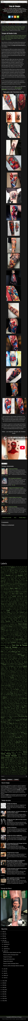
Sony (22, 745)
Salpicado (9, 738)
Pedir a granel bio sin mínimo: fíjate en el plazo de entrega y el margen (16, 878)
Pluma (6, 727)
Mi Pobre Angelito (24, 700)
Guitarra (14, 657)
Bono (23, 589)
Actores (4, 569)
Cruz (9, 616)
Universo (12, 766)
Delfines (15, 620)
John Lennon (6, 676)
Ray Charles (22, 731)
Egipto (7, 630)
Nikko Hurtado (19, 709)
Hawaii (16, 659)
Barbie (26, 583)
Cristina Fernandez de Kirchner (22, 614)
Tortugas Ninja (8, 763)
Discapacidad (20, 625)
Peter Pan (17, 722)
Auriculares (9, 580)
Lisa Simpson (5, 686)
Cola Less (12, 609)
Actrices (7, 569)
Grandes (23, 655)
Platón (20, 726)
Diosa (14, 625)
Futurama (5, 651)
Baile (5, 583)
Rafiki (4, 731)
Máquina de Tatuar (14, 694)
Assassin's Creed (17, 579)
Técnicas (2, 758)
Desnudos (3, 622)
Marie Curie (8, 695)
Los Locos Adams (16, 688)
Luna (11, 690)
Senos (17, 741)
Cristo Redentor (5, 616)
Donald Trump (13, 627)
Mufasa (7, 706)
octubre (5, 946)
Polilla (14, 727)
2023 (21, 566)
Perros (26, 720)
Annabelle (15, 575)
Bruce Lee (2, 592)
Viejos (11, 770)
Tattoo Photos (14, 29)
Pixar (11, 726)
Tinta (2, 762)
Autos (20, 580)
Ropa (8, 737)
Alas (11, 570)
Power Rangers (10, 728)
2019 (16, 566)
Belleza (19, 585)
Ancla (16, 574)
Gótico (19, 655)
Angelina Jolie (3, 575)
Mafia (20, 691)
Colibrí (21, 609)
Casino (2, 600)
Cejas (22, 600)
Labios (26, 681)
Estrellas (20, 639)
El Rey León (21, 633)
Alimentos (3, 572)
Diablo (8, 624)
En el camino (9, 635)
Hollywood (12, 663)
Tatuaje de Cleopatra (7, 957)
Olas (26, 712)
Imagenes (24, 666)
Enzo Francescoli (24, 635)
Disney (10, 626)
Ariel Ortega (7, 578)
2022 (18, 566)
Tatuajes (3, 30)
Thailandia (14, 759)
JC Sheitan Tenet (19, 674)
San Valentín (6, 740)
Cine (23, 606)
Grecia (26, 655)
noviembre (6, 944)
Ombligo (6, 713)
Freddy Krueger (24, 648)
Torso (26, 762)
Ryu (24, 737)
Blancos (20, 588)
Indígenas (6, 667)
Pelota (3, 720)
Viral (26, 770)
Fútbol (2, 651)
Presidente (19, 728)
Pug (12, 729)
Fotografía (2, 647)
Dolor (5, 627)
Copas (17, 612)
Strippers (5, 749)
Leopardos (13, 684)
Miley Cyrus (22, 702)
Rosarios (13, 737)
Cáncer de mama (24, 595)
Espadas (25, 636)
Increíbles (2, 667)
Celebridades (25, 600)
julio (4, 968)
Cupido (26, 617)
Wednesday (22, 771)
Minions (8, 703)
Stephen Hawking (19, 746)
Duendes (6, 629)
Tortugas (2, 763)
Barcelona (6, 584)
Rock (13, 736)
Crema (2, 614)
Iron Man (24, 671)
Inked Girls (11, 668)
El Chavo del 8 (12, 630)
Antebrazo (20, 575)
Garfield (13, 652)
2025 (3, 934)
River (26, 735)
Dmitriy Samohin (24, 626)
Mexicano (15, 700)
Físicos (17, 643)
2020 (3, 983)
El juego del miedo (22, 631)
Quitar (26, 729)
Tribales (2, 765)
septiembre (6, 948)
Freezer (7, 650)
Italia (2, 672)
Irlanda (16, 671)
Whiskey (25, 771)
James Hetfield (24, 672)
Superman (13, 750)
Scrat (5, 741)
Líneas (24, 685)
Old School (3, 713)
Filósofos (11, 643)
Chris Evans (15, 605)
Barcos (9, 584)
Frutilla (20, 650)
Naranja (5, 708)
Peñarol (14, 720)
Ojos (24, 712)
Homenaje (9, 664)
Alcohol (20, 570)
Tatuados (2, 755)
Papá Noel (13, 716)
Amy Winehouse (20, 572)
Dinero (2, 625)
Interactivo (5, 671)
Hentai (17, 660)
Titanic (9, 762)
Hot (22, 664)
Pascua (18, 717)
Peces (18, 719)
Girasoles (23, 654)
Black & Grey (25, 587)
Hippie (22, 662)
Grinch (2, 657)
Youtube (15, 774)
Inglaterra (3, 668)
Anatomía (9, 574)
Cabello (10, 593)
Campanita (19, 595)
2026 (25, 566)
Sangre (11, 740)
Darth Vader (15, 618)
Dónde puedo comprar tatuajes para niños (12, 952)
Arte (26, 578)
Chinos (11, 605)
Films (9, 643)
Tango (5, 752)
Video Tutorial (16, 768)
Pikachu (16, 723)
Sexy (10, 742)
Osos (18, 713)
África (13, 569)
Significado (17, 742)
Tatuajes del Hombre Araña (9, 33)
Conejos (5, 612)
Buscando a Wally (22, 592)
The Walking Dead (11, 761)
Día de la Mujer (17, 622)
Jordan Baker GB (17, 676)
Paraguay (7, 717)
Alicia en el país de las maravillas (17, 571)
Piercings (7, 723)
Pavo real (6, 719)
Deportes (2, 621)
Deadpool (2, 620)
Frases (11, 648)
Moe (4, 704)
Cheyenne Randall (21, 602)
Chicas (13, 604)
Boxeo (4, 591)
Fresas (10, 650)
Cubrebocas (14, 616)
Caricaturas (10, 597)
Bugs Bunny (14, 592)
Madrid (8, 691)
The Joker (5, 761)
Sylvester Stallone (18, 750)
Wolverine (14, 772)
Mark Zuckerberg (15, 697)
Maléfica (25, 691)
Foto (13, 645)
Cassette (7, 600)
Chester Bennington (13, 602)
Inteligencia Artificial (13, 670)
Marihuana (13, 695)
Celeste (2, 601)
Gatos (16, 652)
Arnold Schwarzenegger (21, 578)
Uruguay (19, 766)
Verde (12, 768)
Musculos (2, 707)
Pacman (7, 715)
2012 (3, 1000)
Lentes (6, 684)
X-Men (6, 774)
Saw (26, 740)
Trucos (9, 765)
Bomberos (20, 589)
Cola (9, 609)
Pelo (1, 720)
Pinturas (12, 724)
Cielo (4, 606)
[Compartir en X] (5, 463)
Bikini (10, 587)
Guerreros (10, 657)
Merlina (2, 700)
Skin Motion (20, 744)
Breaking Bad (21, 591)
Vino (21, 770)
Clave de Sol (6, 607)
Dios (12, 625)
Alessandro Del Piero (4, 571)
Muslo (9, 707)
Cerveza (17, 601)
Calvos (2, 595)
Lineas (21, 685)
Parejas (10, 718)
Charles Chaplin (22, 601)
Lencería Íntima (24, 682)
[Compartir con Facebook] (6, 463)
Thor (16, 761)
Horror (19, 664)
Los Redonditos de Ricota (8, 689)
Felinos (8, 642)
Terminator (2, 759)
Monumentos (18, 704)
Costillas (10, 613)
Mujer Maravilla (13, 706)
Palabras (22, 715)
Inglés (6, 668)
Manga (11, 693)
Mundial (21, 706)
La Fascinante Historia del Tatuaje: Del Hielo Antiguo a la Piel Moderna (17, 844)
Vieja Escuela (3, 770)
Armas (15, 578)
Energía (13, 635)
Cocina (26, 607)
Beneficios (25, 585)
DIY (19, 626)
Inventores (13, 671)
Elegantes (20, 634)
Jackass (18, 672)
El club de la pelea (18, 630)
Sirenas (8, 744)
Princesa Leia (24, 728)
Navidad (17, 708)
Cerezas (14, 601)
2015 (10, 566)
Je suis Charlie (24, 674)
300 (26, 566)
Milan (19, 702)
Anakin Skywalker (4, 574)
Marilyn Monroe (18, 695)
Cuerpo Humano (7, 617)
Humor (12, 666)
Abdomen (13, 567)
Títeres (12, 762)
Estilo (17, 639)
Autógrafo (12, 580)
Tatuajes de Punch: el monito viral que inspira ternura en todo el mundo (17, 869)
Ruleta (22, 737)
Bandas (16, 583)
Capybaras (6, 597)
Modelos (2, 704)
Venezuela (2, 768)
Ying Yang (12, 774)
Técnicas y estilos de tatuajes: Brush (10, 954)
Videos (7, 30)
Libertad (6, 685)
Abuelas (26, 567)
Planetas (16, 726)
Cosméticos (7, 613)
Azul (19, 582)
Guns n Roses (18, 657)
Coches (23, 607)
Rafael (2, 731)
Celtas (7, 601)
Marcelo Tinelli (24, 694)
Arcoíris (23, 576)
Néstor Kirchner (24, 708)
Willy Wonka (9, 772)
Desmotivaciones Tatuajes (21, 621)
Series (2, 742)
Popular (3, 779)
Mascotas (20, 698)
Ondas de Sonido (11, 713)
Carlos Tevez (21, 597)
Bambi (11, 583)
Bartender (17, 584)
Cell (4, 601)
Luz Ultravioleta (15, 690)
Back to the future (23, 582)
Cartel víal (13, 598)
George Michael (14, 654)
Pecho (21, 719)
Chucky (23, 605)
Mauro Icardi (10, 699)
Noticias (18, 711)
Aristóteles (12, 578)
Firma (14, 643)
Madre (23, 690)
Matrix (6, 699)
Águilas (23, 569)
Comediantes (13, 610)
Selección (8, 741)
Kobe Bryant (15, 679)
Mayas (13, 699)
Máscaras (7, 698)
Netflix (2, 709)
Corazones (21, 612)
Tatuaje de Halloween (12, 827)
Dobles (2, 628)
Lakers (8, 682)
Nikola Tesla (24, 709)
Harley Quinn (6, 659)
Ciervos (15, 606)
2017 (14, 566)
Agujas (26, 569)
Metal (8, 700)
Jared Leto (10, 674)
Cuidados (16, 617)
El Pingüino (12, 633)
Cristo (2, 616)
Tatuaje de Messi (6, 888)
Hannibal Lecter (20, 658)
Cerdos (9, 601)
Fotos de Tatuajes (14, 6)
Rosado (10, 737)
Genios (5, 654)
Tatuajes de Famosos (5, 757)
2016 (12, 566)
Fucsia (23, 650)
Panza (6, 716)
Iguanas (20, 666)
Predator (15, 728)
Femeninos (13, 642)
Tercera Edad (25, 758)
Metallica (11, 700)
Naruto (9, 708)
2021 (3, 980)
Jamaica (20, 672)
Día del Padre (22, 622)
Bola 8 (14, 589)
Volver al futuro (12, 771)
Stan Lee (10, 746)
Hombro (4, 664)
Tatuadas (19, 754)
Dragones (3, 629)
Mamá (2, 693)
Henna (14, 660)
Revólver (2, 735)
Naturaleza (13, 708)
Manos (25, 693)
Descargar (13, 621)
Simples (5, 744)
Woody (23, 772)
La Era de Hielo (16, 680)
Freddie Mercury (18, 648)
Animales (8, 575)
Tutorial (15, 765)
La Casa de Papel (11, 680)
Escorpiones (14, 636)
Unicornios (3, 766)
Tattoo (9, 29)
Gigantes (19, 654)
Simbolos (25, 742)
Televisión (12, 758)
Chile (26, 604)
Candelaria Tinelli (4, 596)
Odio (22, 712)
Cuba (11, 616)
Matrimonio (3, 699)
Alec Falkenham (24, 570)
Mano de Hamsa (21, 693)
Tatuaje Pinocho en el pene (13, 852)
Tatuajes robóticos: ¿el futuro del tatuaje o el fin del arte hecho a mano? (17, 812)
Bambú (13, 583)
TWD (18, 765)
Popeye (25, 727)
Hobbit (6, 663)
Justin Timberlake (18, 677)
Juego (2, 677)
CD (20, 600)
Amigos (13, 572)
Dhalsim (6, 622)
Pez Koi (20, 722)
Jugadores (12, 677)
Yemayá (9, 774)
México (18, 700)
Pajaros (19, 715)
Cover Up (15, 613)
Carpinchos (25, 597)
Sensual (20, 741)
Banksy (23, 583)
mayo (5, 973)
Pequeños (18, 720)
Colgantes (17, 609)
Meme (26, 699)
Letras (17, 684)
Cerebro (11, 601)
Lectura (15, 682)
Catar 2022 (11, 600)
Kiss (11, 679)
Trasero (19, 763)
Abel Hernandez (18, 567)
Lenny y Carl (3, 684)
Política (16, 727)
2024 (23, 566)
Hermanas (21, 660)
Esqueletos (21, 638)
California (25, 593)
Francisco (2, 648)
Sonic (16, 745)
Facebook (16, 640)
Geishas (2, 654)
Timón (26, 761)
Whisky (2, 772)
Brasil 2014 (13, 591)
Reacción (25, 731)
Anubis (7, 576)
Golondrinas (12, 655)
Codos (7, 609)
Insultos (7, 670)
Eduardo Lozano (21, 629)
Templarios (20, 758)
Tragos (16, 763)
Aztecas (16, 582)
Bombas (17, 589)
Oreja (15, 713)
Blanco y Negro (14, 588)
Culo (19, 617)
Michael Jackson (4, 702)
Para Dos (17, 716)
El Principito (16, 633)
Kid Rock (5, 679)
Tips (7, 762)
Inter (23, 670)
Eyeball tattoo (11, 640)
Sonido (19, 745)
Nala (20, 707)
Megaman (23, 699)
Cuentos (23, 616)
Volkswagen (8, 771)
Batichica (25, 584)
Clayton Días (11, 607)
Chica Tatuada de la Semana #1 (15, 478)
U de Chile (21, 765)
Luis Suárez (8, 690)
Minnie (11, 703)
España (12, 638)
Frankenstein (6, 648)
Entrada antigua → (23, 517)
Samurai (2, 740)
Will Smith (5, 772)
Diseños (7, 626)
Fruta (17, 650)
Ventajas (8, 768)
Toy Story (13, 763)
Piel (4, 723)
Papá (10, 716)
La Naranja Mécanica (8, 681)
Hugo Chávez (6, 666)
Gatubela (18, 652)
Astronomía (23, 579)
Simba (22, 742)
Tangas (2, 752)
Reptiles (22, 733)
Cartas (10, 598)
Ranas (7, 731)
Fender (22, 642)
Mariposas (5, 697)
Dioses (16, 625)
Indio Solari (10, 667)
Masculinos (24, 698)
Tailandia (23, 750)
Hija (7, 662)
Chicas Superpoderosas (20, 604)
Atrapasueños (3, 580)
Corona (25, 612)
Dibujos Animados (22, 624)
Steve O (5, 747)
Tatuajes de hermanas (13, 468)
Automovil (17, 580)
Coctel (5, 609)
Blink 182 (24, 588)
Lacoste (2, 682)
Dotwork (17, 627)
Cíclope (2, 606)
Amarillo (9, 572)
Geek (26, 652)
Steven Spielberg (16, 747)
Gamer (5, 652)
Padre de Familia (14, 715)
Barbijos (2, 584)
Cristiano (8, 614)
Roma (2, 737)
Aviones (7, 582)
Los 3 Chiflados (9, 688)
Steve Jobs (2, 747)
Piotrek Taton (16, 724)
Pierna (10, 723)
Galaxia (9, 651)
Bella (16, 585)
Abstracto (22, 567)
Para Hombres (22, 716)
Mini (6, 703)
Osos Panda (21, 713)
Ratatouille (14, 731)
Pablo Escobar (3, 715)
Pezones (23, 722)
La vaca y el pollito (20, 681)
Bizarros (21, 587)
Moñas (22, 704)
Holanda (8, 663)
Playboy (26, 726)
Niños (5, 711)
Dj (20, 626)
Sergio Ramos (25, 741)
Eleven (24, 634)
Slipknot (25, 744)
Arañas (16, 576)
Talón (26, 750)
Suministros (23, 749)
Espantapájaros (8, 638)
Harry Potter (11, 659)
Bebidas (9, 585)
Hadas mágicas (4, 658)
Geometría (9, 654)
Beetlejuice (13, 585)
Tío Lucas (4, 762)
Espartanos (17, 638)
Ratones (18, 731)
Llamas (13, 686)
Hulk (9, 666)
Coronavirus (3, 613)
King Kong (9, 679)
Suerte (8, 749)
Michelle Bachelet (11, 702)
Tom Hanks (15, 762)
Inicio (3, 26)
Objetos (11, 712)
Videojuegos (21, 768)
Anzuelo (10, 576)
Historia (25, 662)
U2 (23, 765)
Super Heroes (5, 29)
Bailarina (2, 583)
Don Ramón (9, 627)
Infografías (20, 667)
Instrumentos (3, 670)
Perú (11, 722)
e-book (17, 629)
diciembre (6, 942)
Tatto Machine (19, 752)
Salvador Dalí (16, 738)
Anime (12, 575)
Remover (19, 733)
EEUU (4, 630)
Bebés (5, 585)
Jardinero (7, 674)
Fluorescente (3, 645)
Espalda (3, 638)
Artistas (12, 579)
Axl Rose (12, 582)
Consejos (8, 612)
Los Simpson (16, 689)
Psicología (9, 729)
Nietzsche (14, 709)
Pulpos (14, 729)
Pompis (20, 727)
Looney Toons (3, 688)
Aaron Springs (8, 567)
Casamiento (25, 598)
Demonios (25, 620)
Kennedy (2, 679)
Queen (24, 729)
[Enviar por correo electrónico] (2, 463)
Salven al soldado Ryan (23, 738)
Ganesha (7, 652)
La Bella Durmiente (4, 680)
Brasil (10, 591)
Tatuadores (24, 754)
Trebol (26, 763)
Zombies (22, 774)
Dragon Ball (24, 628)
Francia (26, 647)
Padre (10, 715)
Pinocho (5, 724)
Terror (6, 760)
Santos (19, 740)
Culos (21, 617)
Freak (14, 648)
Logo (22, 686)
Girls (26, 654)
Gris (4, 657)
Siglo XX (13, 742)
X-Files (3, 774)
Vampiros (13, 767)
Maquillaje (8, 694)
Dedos (12, 620)
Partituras (15, 717)
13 (2, 566)
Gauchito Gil (23, 652)
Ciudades (2, 607)
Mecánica (16, 699)
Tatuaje (22, 29)
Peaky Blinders (14, 719)
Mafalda (17, 691)
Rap (9, 731)
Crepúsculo (5, 614)
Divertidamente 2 (15, 626)
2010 (4, 566)
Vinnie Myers (18, 770)
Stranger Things (21, 747)
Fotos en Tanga (21, 647)
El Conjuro (24, 630)
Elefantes (17, 634)
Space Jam (25, 745)
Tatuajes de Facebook (22, 755)
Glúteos (5, 655)
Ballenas (8, 583)
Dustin (14, 629)
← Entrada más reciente (6, 517)
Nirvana (8, 711)
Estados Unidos (4, 639)
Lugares (2, 690)
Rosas (16, 737)
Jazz (15, 674)
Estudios (24, 639)
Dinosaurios (5, 625)
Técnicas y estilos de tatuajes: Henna (11, 963)
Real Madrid (3, 732)
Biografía (17, 587)
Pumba (17, 729)
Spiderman (23, 27)
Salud (12, 738)
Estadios (25, 638)
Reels (7, 733)
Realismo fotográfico (16, 732)
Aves (5, 582)
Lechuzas (12, 682)
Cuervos (12, 617)
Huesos (24, 664)
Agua (21, 569)
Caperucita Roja (20, 596)
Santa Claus (15, 740)
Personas (8, 722)
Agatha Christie (17, 569)
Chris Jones (19, 605)
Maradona (20, 694)
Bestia (4, 587)
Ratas (11, 731)
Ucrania (26, 765)
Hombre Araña (9, 27)
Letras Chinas (20, 684)
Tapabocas (8, 752)
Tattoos (18, 29)
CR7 (17, 613)
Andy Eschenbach (20, 574)
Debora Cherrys (7, 620)
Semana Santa (13, 741)
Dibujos (16, 624)
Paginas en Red (8, 1018)
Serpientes (6, 742)
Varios (22, 767)
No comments (8, 39)
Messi (5, 700)
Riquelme (23, 735)
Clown (18, 607)
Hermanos (25, 660)
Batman (2, 585)
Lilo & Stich (17, 685)
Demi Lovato (20, 620)
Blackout (2, 588)
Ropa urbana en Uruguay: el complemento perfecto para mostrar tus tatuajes (16, 861)
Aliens (26, 571)
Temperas (16, 758)
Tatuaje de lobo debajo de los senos (15, 487)
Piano (26, 722)
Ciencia (7, 606)
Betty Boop (7, 587)
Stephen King (25, 746)
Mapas (4, 694)
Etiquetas (10, 779)
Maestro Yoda (12, 691)
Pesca (14, 722)
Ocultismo (19, 712)
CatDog (14, 600)
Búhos (17, 592)
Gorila (15, 655)
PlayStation (3, 727)
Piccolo (2, 723)
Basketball (22, 584)
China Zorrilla (3, 605)
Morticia (24, 704)
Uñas (16, 766)
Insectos (15, 668)
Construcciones (13, 612)
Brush (8, 592)
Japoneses (3, 674)
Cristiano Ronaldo (14, 614)
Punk (19, 729)
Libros (9, 685)
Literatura (9, 686)
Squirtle (6, 746)
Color (6, 26)
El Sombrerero (7, 634)
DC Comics (25, 618)
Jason (13, 674)
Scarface (2, 741)
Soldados (13, 745)
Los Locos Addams (22, 688)
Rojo (21, 736)
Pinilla (2, 724)
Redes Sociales (3, 733)
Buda (10, 592)
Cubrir (17, 616)
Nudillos (2, 712)
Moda (26, 703)
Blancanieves (6, 588)
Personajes (18, 27)
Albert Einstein (15, 570)
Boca (9, 589)
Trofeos (6, 765)
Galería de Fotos (15, 651)
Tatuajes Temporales (14, 757)
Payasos (9, 719)
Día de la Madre (11, 622)
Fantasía (23, 640)
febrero (5, 975)
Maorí (2, 694)
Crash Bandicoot (24, 613)
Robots (10, 736)
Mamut (5, 693)
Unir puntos (8, 766)
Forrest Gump (9, 645)
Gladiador (2, 655)
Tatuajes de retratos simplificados (14, 835)
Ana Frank (25, 572)
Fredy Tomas (3, 650)
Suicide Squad (18, 749)
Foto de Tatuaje (11, 26)
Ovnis (26, 713)
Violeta (24, 770)
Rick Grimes (6, 735)
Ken (26, 677)
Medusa (20, 699)
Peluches (6, 720)
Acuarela (10, 569)
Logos (24, 686)
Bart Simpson (13, 584)
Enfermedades (18, 635)
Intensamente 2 (19, 670)
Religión (13, 733)
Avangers (23, 580)
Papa (8, 716)
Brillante (25, 591)
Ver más (6, 475)
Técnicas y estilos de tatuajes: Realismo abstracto (13, 965)
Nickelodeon (9, 709)
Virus (4, 771)
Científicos (11, 606)
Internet (8, 671)
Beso (2, 587)
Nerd (20, 708)
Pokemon (10, 727)
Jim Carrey (16, 675)
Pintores (8, 724)
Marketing (20, 697)
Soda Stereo (7, 745)
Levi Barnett (25, 684)
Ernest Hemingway (8, 636)
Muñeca (25, 706)
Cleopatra (14, 607)
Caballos (6, 593)
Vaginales (3, 767)
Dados (11, 618)
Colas (15, 609)
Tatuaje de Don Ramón (8, 961)
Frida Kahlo (14, 650)
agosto (5, 951)
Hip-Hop (19, 662)
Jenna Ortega (3, 675)
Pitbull (8, 726)
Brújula (5, 592)
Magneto (22, 691)
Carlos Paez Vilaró (16, 597)
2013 (6, 566)
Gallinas (22, 651)
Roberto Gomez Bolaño (5, 736)
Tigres (23, 761)
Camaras (5, 595)
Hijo (9, 662)
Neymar (5, 709)
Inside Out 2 (20, 668)
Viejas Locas (8, 770)
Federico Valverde (4, 642)
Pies (14, 723)
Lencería (20, 682)
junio (5, 971)
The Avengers (18, 759)
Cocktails (2, 609)
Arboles (19, 576)
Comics (17, 611)
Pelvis (9, 720)
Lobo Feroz (16, 686)
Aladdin (8, 570)
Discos (23, 625)
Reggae (9, 733)
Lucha (26, 689)
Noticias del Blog (23, 711)
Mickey (16, 702)
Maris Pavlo (10, 697)
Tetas (8, 759)
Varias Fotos (18, 767)
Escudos (18, 636)
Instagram (25, 668)
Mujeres (18, 706)
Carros (7, 598)
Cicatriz (26, 605)
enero (5, 977)
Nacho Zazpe (13, 707)
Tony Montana (19, 762)
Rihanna (14, 735)
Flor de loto (21, 643)
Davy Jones (20, 618)
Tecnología (7, 758)
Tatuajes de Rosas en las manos (15, 497)
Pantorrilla (3, 716)
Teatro (26, 757)
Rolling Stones (24, 736)
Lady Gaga (5, 682)
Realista (22, 732)
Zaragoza (18, 774)
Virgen (2, 771)
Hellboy (6, 660)
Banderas (20, 583)
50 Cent (3, 567)
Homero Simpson (14, 664)
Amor (16, 572)
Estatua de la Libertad (11, 639)
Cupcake (23, 617)
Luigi (5, 690)
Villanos (14, 770)
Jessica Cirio (9, 675)
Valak (10, 767)
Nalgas (23, 707)
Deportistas (8, 621)
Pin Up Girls (21, 723)
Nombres (11, 711)
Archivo (16, 779)
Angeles (25, 574)
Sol (10, 745)
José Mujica (22, 676)
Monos (9, 704)
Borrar (2, 591)
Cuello (20, 616)
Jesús (13, 675)
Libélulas (2, 685)
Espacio (21, 636)
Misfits (14, 703)
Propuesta (6, 729)
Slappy (23, 744)
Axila (10, 582)
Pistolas (5, 726)
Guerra (6, 657)
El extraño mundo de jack (9, 631)
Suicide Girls (12, 749)
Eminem (5, 635)
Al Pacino (4, 570)
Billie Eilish (14, 587)
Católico (17, 600)
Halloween (15, 658)
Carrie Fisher (3, 598)
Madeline (20, 690)
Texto (11, 760)
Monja (7, 704)
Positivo (6, 728)
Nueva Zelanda (7, 712)
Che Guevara (5, 602)
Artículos (8, 579)
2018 (3, 987)
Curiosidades (3, 618)
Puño (21, 729)
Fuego (26, 650)
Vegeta (25, 767)
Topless (23, 762)
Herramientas (3, 662)
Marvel (13, 27)
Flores (25, 643)
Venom (6, 768)
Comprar (23, 610)
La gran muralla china (23, 680)
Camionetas (15, 595)
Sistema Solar (12, 744)
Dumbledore (11, 629)
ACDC (1, 569)
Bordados (25, 589)
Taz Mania (23, 757)
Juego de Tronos (6, 677)
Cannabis (9, 596)
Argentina (3, 578)
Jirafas (19, 675)
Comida (20, 610)
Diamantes (12, 624)
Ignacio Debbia (16, 666)
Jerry (6, 675)
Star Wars (14, 746)
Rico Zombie (10, 735)
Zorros (25, 774)
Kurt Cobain (25, 679)
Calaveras (21, 593)
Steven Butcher (10, 747)
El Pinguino (7, 633)
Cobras (20, 607)
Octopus (14, 712)
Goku (8, 655)
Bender (22, 585)
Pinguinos (25, 723)
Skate (16, 744)
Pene (12, 720)
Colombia (4, 610)
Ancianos (13, 574)
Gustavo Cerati (24, 657)
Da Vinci (7, 618)
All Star (6, 572)
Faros (26, 640)
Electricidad (12, 634)
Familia (20, 640)
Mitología (17, 703)
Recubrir (25, 732)
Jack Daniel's (9, 672)
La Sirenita (15, 681)
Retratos (25, 733)
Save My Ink (23, 740)
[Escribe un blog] (3, 463)
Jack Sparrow (13, 672)
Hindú (15, 662)
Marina (23, 695)
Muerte (4, 706)
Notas (15, 711)
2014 (8, 566)
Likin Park (13, 685)
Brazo (17, 591)
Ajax (1, 570)
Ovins (24, 713)
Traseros (23, 763)
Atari (26, 579)
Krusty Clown (20, 679)
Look (26, 686)
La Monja (2, 681)
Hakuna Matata (10, 658)
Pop (23, 727)
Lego (18, 682)
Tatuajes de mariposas (12, 803)
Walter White (18, 771)
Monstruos (13, 704)
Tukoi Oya (12, 765)
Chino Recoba (8, 605)
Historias (2, 663)
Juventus (23, 677)
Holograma (16, 663)
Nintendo (2, 711)
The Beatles (23, 759)
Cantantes (14, 596)
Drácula (20, 627)
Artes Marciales (3, 579)
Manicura (15, 693)
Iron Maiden (20, 671)
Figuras (6, 643)
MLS (20, 703)
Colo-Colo (23, 609)
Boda (11, 589)
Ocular (16, 712)
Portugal (2, 728)
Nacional (17, 707)
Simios (2, 744)
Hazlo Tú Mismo (21, 659)
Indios (14, 667)
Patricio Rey (22, 717)
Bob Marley (6, 589)
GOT (17, 655)
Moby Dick (23, 703)
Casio (4, 600)
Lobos (20, 686)
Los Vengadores (22, 689)
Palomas (25, 715)
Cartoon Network (19, 598)
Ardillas (26, 576)
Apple (13, 576)
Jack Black (4, 672)
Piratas (21, 724)
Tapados (13, 752)
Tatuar (20, 757)
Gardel (10, 652)
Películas (25, 719)
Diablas (5, 624)
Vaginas (7, 767)
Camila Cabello (9, 595)
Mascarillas (11, 698)
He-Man (25, 659)
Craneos (20, 613)
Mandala (8, 693)
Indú (17, 667)
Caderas (17, 593)
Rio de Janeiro (18, 735)
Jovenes (26, 676)
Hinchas (12, 662)
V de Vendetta (24, 766)
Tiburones (19, 761)
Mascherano (16, 698)
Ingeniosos (25, 667)
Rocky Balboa (17, 736)
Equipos (2, 636)
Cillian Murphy (19, 606)
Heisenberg (2, 660)
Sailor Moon (5, 738)
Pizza (13, 726)
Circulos (26, 606)
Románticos (5, 737)
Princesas (2, 729)
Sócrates (2, 745)
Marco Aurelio (3, 695)
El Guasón (17, 631)
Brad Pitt (7, 591)
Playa (23, 726)
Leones (9, 684)
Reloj (16, 733)
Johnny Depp (11, 676)
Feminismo (19, 642)
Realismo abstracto (9, 732)
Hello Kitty (10, 660)
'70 (1, 566)
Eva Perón (2, 640)
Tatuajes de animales (12, 506)
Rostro (19, 737)
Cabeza (13, 593)
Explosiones (7, 640)
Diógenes (9, 625)
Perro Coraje (22, 720)
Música (5, 707)
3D (1, 567)
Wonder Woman (19, 772)
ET (26, 639)
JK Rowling (22, 675)
